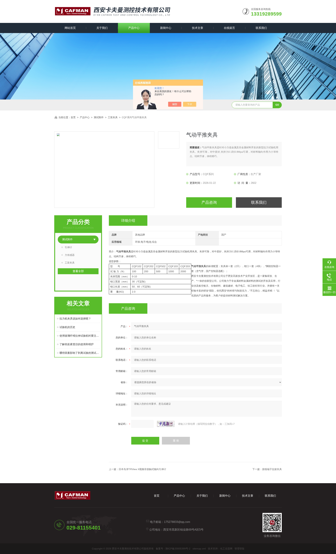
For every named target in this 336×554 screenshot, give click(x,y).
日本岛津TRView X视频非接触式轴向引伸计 (142, 469)
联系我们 (261, 27)
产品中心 (133, 27)
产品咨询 (209, 202)
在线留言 (229, 27)
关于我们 (102, 27)
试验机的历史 (67, 327)
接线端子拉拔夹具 (272, 469)
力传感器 (70, 255)
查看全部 (78, 271)
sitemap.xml (199, 548)
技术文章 (197, 27)
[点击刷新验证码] (165, 424)
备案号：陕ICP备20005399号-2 (173, 548)
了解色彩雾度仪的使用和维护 (76, 344)
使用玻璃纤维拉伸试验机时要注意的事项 (79, 335)
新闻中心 (165, 27)
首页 (73, 117)
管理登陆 (239, 548)
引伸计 (68, 247)
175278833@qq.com (177, 521)
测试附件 (99, 117)
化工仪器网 (226, 548)
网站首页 (70, 27)
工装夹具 (113, 117)
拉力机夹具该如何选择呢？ (75, 318)
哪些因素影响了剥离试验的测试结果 (79, 352)
